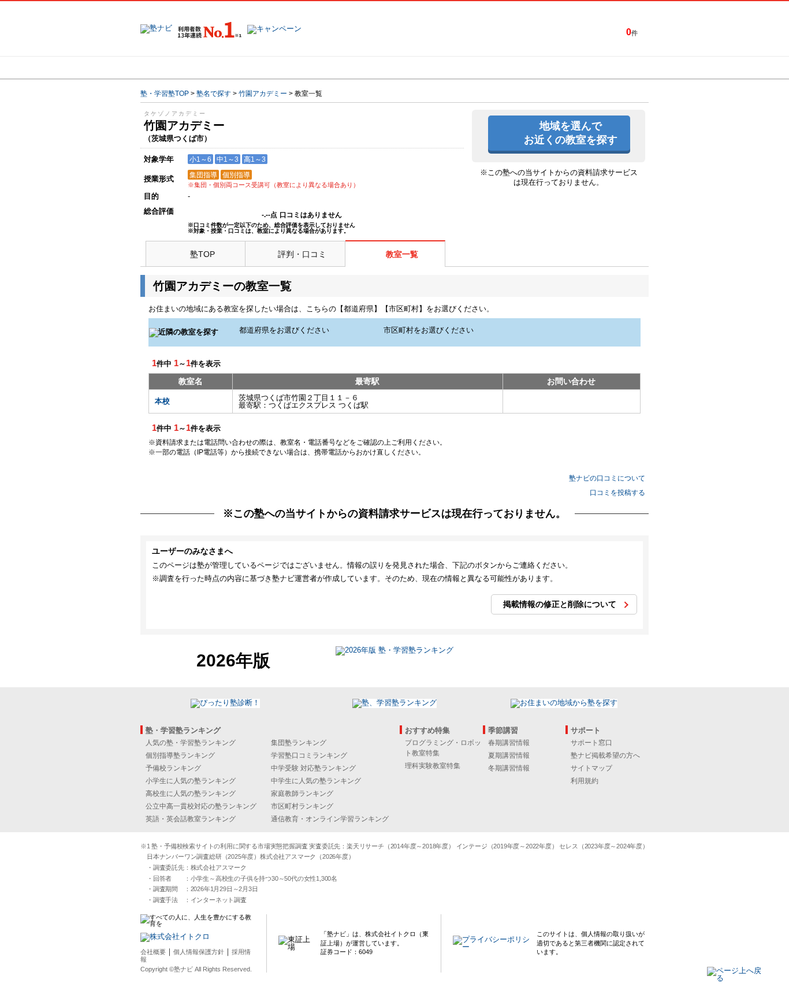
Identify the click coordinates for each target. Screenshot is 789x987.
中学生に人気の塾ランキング (316, 781)
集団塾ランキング (298, 743)
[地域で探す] (182, 68)
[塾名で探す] (267, 68)
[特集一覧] (520, 68)
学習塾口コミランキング (309, 755)
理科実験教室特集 (432, 766)
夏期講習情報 (509, 755)
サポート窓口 (591, 743)
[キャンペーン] (604, 68)
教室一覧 (402, 254)
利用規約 (584, 781)
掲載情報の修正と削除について (559, 604)
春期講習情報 (509, 743)
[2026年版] (394, 651)
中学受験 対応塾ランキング (313, 768)
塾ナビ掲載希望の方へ (605, 755)
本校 (162, 401)
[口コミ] (435, 68)
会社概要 (153, 951)
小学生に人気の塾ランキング (191, 781)
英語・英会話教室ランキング (191, 819)
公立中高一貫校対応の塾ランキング (201, 806)
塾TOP (202, 254)
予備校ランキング (173, 768)
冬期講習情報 (509, 768)
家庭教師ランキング (302, 793)
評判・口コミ (302, 254)
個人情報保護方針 (198, 951)
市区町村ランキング (302, 806)
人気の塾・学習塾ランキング (191, 743)
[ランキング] (351, 68)
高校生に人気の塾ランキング (191, 793)
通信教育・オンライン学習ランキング (330, 819)
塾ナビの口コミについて (607, 478)
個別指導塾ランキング (180, 755)
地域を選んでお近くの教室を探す (570, 132)
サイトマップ (591, 768)
